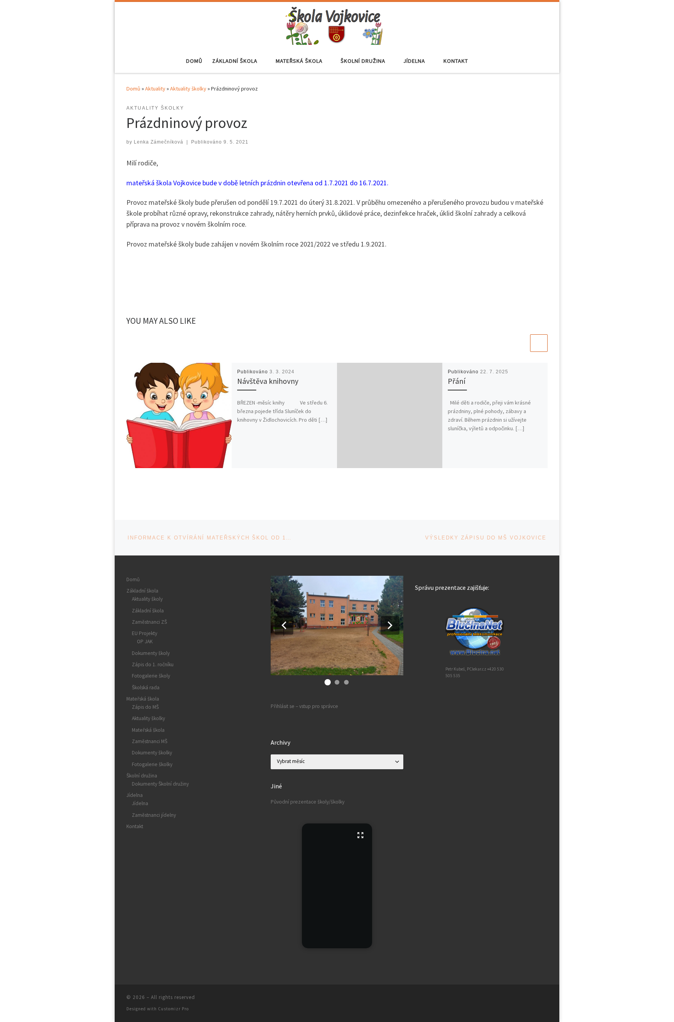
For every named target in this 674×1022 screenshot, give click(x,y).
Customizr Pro (173, 1008)
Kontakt (134, 826)
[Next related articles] (539, 343)
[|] (334, 24)
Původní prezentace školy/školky (307, 801)
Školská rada (146, 687)
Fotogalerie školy (151, 675)
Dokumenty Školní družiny (160, 784)
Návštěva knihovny (267, 381)
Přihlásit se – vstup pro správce (304, 706)
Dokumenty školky (152, 752)
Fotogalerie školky (152, 764)
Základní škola (142, 590)
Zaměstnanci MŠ (149, 741)
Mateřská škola (142, 699)
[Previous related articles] (520, 343)
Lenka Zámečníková (158, 142)
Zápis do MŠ (145, 707)
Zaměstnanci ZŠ (149, 622)
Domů (133, 88)
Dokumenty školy (151, 653)
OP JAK (145, 641)
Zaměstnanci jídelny (154, 815)
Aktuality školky (188, 88)
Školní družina (141, 775)
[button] (284, 625)
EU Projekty (144, 633)
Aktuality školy (147, 599)
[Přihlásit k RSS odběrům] (545, 999)
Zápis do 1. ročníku (153, 664)
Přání (456, 381)
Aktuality (155, 88)
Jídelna (134, 795)
